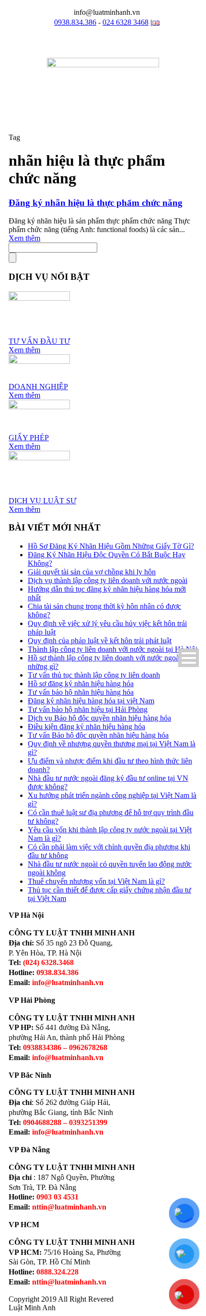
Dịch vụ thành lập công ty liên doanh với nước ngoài (107, 580)
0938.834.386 (75, 22)
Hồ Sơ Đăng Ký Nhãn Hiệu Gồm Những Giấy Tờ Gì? (111, 546)
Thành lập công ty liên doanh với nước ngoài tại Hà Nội (112, 649)
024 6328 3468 (126, 22)
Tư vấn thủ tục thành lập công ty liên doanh (94, 675)
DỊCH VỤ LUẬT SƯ (42, 501)
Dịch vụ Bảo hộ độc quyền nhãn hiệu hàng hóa (99, 718)
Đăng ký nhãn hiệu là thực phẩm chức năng (96, 203)
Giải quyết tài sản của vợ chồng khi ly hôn (92, 572)
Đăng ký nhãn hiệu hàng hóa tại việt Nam (91, 701)
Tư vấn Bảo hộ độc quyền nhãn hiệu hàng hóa (98, 735)
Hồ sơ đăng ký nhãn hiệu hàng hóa (81, 683)
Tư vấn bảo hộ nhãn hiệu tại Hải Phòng (88, 709)
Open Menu (188, 657)
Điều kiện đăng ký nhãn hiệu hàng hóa (86, 726)
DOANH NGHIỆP (38, 386)
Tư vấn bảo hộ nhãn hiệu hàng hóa (81, 692)
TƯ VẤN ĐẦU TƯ (39, 341)
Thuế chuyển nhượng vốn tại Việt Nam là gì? (96, 881)
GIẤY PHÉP (29, 438)
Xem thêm (24, 238)
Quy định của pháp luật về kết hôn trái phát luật (100, 641)
